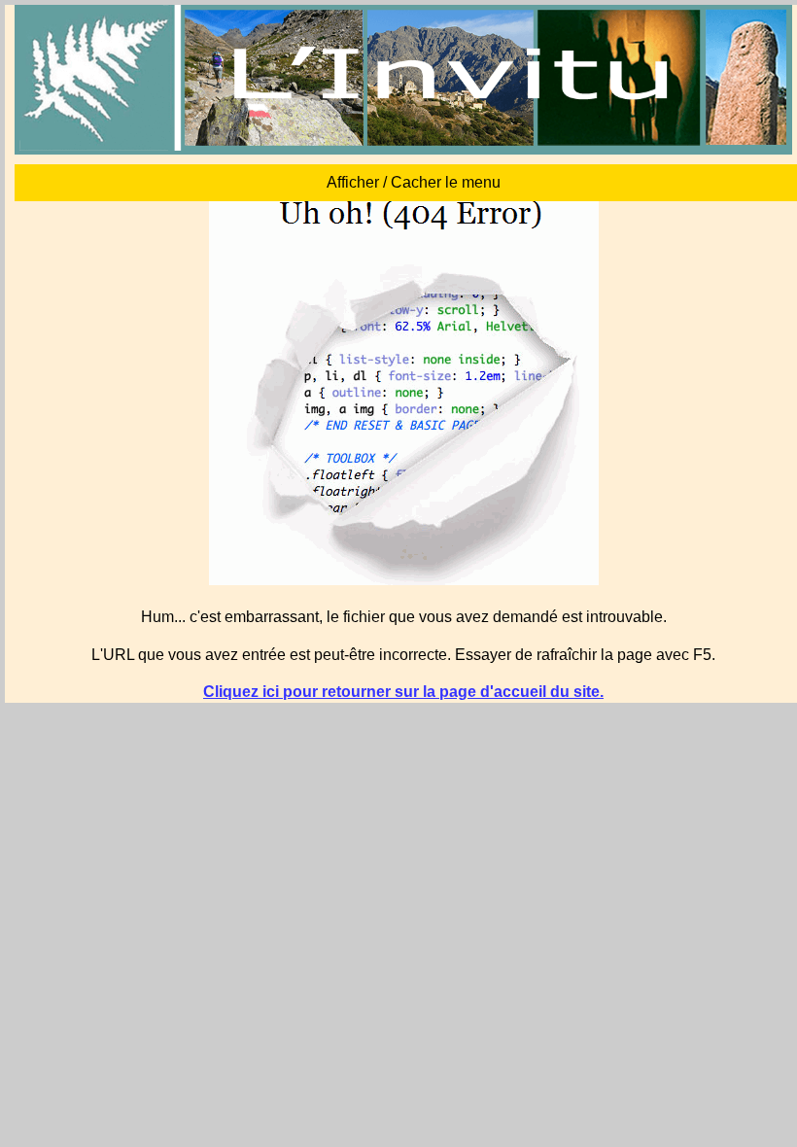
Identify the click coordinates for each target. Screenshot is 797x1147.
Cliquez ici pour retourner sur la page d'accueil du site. (403, 691)
